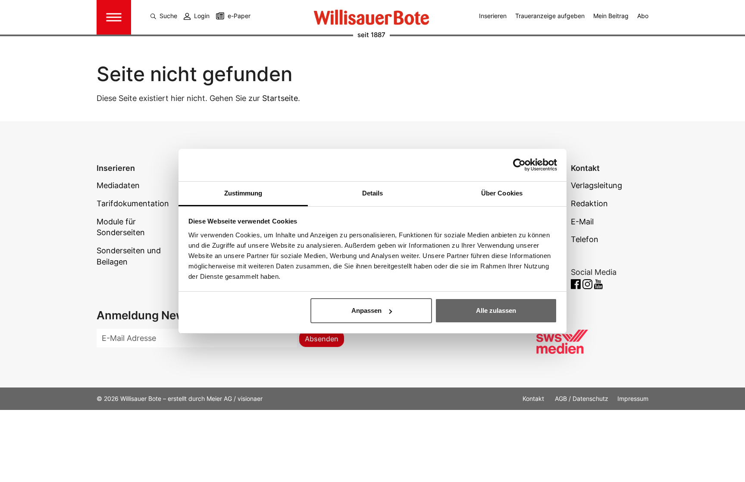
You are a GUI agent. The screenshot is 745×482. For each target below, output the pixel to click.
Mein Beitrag (611, 15)
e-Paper (239, 15)
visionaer (250, 398)
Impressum (632, 398)
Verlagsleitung (596, 185)
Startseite (280, 98)
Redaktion (589, 203)
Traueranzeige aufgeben (550, 15)
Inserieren (493, 15)
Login (202, 15)
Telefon (584, 239)
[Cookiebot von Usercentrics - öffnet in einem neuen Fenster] (519, 164)
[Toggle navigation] (114, 17)
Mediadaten (118, 185)
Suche (168, 15)
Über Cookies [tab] (502, 193)
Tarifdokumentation (133, 203)
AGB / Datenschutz (581, 398)
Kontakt (534, 398)
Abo (642, 15)
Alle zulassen (496, 310)
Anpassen (366, 310)
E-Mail (582, 221)
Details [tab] (372, 193)
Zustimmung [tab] (243, 193)
